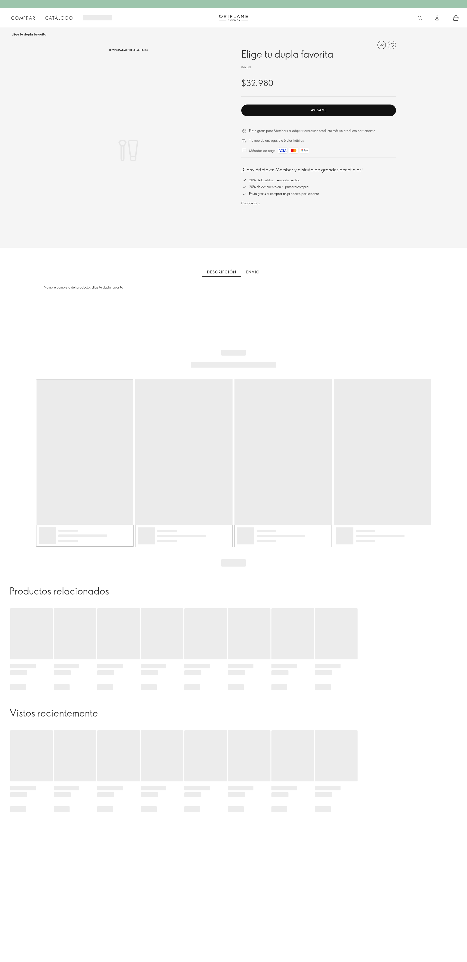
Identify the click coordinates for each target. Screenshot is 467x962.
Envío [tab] (253, 272)
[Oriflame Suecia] (233, 17)
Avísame (318, 110)
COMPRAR (23, 18)
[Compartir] (381, 45)
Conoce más (250, 203)
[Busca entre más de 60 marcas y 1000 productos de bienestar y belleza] (419, 18)
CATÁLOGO (59, 18)
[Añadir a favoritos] (392, 45)
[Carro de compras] (456, 18)
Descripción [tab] (221, 272)
